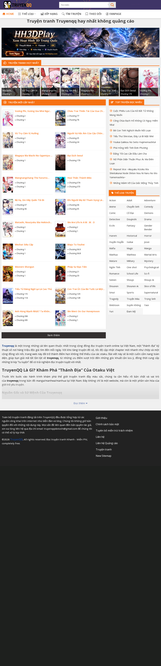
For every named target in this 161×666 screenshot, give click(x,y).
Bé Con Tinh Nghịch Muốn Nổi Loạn (132, 130)
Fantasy (131, 225)
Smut (112, 292)
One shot (132, 267)
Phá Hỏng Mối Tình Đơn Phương (130, 147)
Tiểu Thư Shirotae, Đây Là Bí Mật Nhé (133, 136)
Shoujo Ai (149, 279)
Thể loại (28, 14)
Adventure (149, 200)
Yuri (111, 311)
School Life (132, 273)
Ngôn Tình (114, 267)
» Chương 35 (73, 208)
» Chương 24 (73, 142)
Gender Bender (148, 227)
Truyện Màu (133, 298)
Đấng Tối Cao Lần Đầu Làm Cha (130, 153)
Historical (132, 235)
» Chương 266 (21, 316)
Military (131, 260)
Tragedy (114, 298)
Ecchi (112, 225)
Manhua (113, 254)
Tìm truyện (73, 14)
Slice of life (149, 286)
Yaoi (146, 305)
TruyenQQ (16, 439)
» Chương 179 (73, 160)
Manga (147, 248)
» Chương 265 (21, 320)
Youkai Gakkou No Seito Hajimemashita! (134, 142)
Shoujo (130, 279)
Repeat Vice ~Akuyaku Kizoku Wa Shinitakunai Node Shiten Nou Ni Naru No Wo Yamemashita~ (133, 173)
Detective (114, 219)
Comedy (148, 206)
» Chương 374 (73, 182)
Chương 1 (6, 93)
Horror (148, 235)
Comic (112, 212)
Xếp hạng (51, 14)
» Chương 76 (73, 119)
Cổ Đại (130, 212)
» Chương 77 (73, 115)
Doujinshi (131, 219)
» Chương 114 (21, 297)
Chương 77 (106, 93)
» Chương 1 (20, 119)
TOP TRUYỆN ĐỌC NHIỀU (128, 102)
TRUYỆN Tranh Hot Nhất (23, 62)
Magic (130, 248)
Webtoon (114, 305)
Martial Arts (150, 254)
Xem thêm (53, 335)
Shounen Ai (132, 286)
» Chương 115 (21, 293)
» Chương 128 (73, 297)
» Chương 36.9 (74, 249)
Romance (114, 273)
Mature (113, 260)
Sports (130, 292)
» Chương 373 (73, 186)
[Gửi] (112, 5)
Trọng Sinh (150, 298)
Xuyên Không (134, 305)
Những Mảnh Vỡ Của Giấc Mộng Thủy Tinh (135, 182)
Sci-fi (146, 273)
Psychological (151, 267)
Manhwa (131, 254)
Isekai (130, 242)
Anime (112, 206)
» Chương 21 (73, 271)
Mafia (112, 248)
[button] (5, 70)
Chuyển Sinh (133, 206)
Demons (148, 212)
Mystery (148, 260)
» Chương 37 (21, 204)
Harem (113, 235)
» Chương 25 (73, 138)
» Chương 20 (73, 275)
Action (112, 200)
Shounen (113, 286)
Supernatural (151, 292)
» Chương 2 (20, 115)
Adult (129, 200)
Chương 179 (126, 93)
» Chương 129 (73, 293)
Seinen (112, 279)
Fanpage (115, 14)
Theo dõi (95, 14)
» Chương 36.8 (74, 253)
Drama (147, 219)
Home (10, 14)
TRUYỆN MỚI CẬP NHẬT (21, 102)
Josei (146, 242)
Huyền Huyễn (116, 242)
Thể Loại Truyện (124, 192)
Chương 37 (66, 93)
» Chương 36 (21, 208)
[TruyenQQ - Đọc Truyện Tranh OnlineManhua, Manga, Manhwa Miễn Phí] (28, 5)
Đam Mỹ (131, 311)
